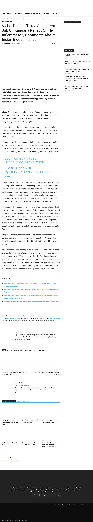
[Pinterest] (12, 47)
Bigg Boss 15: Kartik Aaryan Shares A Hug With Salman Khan (14, 373)
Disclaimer (75, 505)
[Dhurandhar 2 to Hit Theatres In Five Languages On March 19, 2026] (11, 433)
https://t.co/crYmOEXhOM (25, 162)
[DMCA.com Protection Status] (41, 520)
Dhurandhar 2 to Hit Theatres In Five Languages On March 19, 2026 (10, 442)
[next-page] (6, 450)
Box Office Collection (33, 14)
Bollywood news (18, 350)
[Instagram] (39, 495)
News (8, 19)
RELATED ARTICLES (8, 401)
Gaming (54, 14)
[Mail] (44, 495)
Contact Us (53, 505)
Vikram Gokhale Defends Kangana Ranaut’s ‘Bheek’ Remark (47, 373)
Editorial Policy (83, 505)
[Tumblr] (54, 495)
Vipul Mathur (7, 43)
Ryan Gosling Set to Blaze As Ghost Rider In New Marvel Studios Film (77, 62)
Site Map (69, 505)
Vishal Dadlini (41, 350)
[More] (21, 47)
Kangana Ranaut (28, 350)
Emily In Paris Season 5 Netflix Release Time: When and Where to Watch (78, 70)
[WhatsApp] (16, 47)
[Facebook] (4, 47)
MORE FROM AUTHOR (23, 401)
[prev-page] (3, 450)
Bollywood (7, 14)
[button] (89, 14)
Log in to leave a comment (10, 461)
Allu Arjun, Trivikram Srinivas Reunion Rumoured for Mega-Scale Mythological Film (30, 442)
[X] (8, 47)
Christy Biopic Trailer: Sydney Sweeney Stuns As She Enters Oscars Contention (30, 420)
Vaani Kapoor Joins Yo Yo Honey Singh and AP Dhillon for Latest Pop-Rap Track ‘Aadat (51, 420)
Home (3, 19)
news (35, 350)
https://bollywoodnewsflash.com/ (23, 385)
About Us (47, 505)
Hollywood (18, 14)
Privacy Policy (61, 505)
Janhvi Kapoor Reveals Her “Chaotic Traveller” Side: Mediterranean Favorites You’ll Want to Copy (76, 78)
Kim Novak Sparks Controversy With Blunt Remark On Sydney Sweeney (77, 87)
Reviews (46, 14)
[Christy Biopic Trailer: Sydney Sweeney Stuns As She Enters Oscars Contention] (31, 411)
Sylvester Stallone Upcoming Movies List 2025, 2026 (77, 55)
